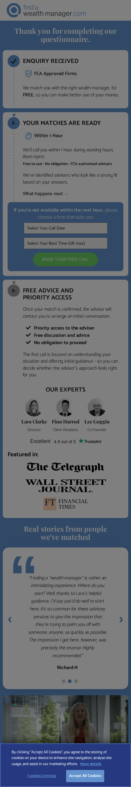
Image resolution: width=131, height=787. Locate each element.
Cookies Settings (41, 776)
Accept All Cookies (85, 776)
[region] (65, 765)
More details (90, 764)
